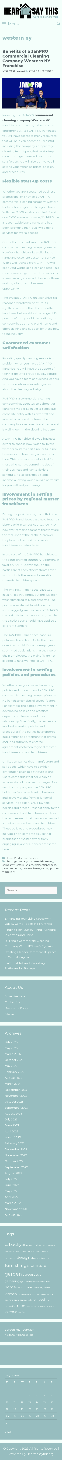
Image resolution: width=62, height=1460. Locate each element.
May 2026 (11, 1048)
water (13, 1311)
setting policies (50, 868)
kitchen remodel (24, 1294)
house (20, 1287)
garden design (33, 1274)
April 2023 (11, 1131)
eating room (44, 1258)
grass (48, 1282)
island (47, 1288)
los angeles (41, 1294)
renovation (10, 1306)
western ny (8, 871)
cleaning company (17, 861)
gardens (25, 1281)
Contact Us (12, 1002)
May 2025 (11, 1065)
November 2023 (16, 1095)
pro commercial (11, 868)
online (8, 1300)
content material (41, 1251)
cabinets (15, 1251)
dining (34, 1258)
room (22, 1306)
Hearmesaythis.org (40, 1454)
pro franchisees (31, 868)
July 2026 (11, 1042)
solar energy (43, 1306)
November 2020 (16, 1209)
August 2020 (13, 1214)
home (10, 1287)
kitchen (11, 1294)
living (34, 1294)
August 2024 (13, 1077)
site (28, 1306)
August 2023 (13, 1113)
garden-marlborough (20, 1329)
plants (21, 1300)
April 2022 (11, 1197)
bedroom (33, 1245)
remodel (28, 1300)
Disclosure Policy (16, 1008)
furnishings (17, 1265)
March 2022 (13, 1202)
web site (21, 1312)
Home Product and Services (22, 858)
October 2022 (14, 1161)
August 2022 (13, 1173)
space (51, 1306)
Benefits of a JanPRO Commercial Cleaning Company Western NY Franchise (26, 58)
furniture (37, 1265)
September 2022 (16, 1167)
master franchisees (45, 865)
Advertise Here (15, 996)
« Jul (8, 1432)
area (6, 1245)
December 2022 (16, 1149)
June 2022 (12, 1185)
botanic (42, 1245)
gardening (12, 1281)
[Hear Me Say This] (31, 10)
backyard (19, 1244)
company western (13, 865)
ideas (28, 1287)
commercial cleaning (41, 861)
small (34, 1306)
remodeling (41, 1299)
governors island (38, 1282)
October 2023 (14, 1101)
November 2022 (16, 1155)
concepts (30, 1251)
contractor (10, 1258)
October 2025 (14, 1059)
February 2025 (14, 1071)
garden (13, 1274)
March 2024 (13, 1083)
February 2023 (14, 1143)
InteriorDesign (39, 1288)
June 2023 (12, 1125)
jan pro (29, 865)
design (24, 1257)
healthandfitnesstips (19, 1334)
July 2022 (11, 1179)
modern (51, 1294)
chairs (23, 1251)
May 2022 (11, 1191)
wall (7, 1312)
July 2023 (11, 1119)
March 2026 (13, 1054)
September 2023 (16, 1107)
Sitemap (10, 1014)
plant (14, 1300)
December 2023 (16, 1089)
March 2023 (13, 1137)
